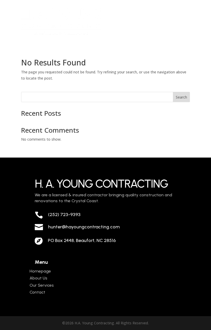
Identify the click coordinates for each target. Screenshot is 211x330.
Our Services (42, 285)
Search (181, 97)
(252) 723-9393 (64, 214)
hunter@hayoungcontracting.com (84, 227)
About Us (38, 278)
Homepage (40, 271)
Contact (37, 292)
